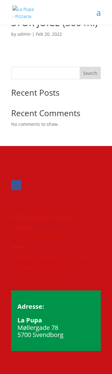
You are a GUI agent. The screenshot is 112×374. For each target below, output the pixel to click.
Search (90, 73)
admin (24, 34)
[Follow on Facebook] (16, 185)
